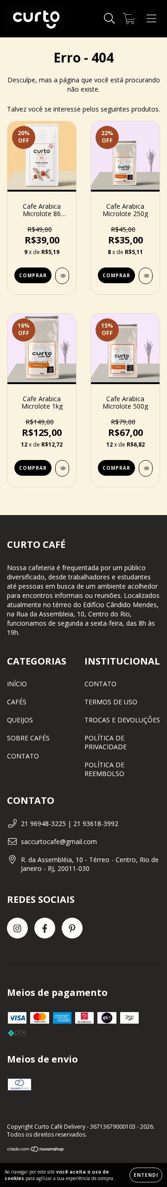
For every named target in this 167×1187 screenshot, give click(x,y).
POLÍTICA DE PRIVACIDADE (105, 742)
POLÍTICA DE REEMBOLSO (104, 769)
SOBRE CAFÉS (28, 737)
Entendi (146, 1175)
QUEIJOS (20, 719)
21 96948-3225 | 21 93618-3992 (69, 823)
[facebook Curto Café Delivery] (44, 928)
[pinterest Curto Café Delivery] (72, 928)
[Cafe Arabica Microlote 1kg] (62, 468)
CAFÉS (16, 701)
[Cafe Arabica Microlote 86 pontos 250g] (62, 275)
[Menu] (151, 18)
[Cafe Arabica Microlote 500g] (146, 468)
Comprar (33, 275)
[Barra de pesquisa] (109, 18)
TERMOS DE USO (110, 701)
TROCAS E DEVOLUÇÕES (122, 719)
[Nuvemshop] (36, 1150)
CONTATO (23, 756)
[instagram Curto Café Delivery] (17, 928)
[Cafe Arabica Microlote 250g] (146, 275)
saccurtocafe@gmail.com (59, 841)
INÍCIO (17, 683)
